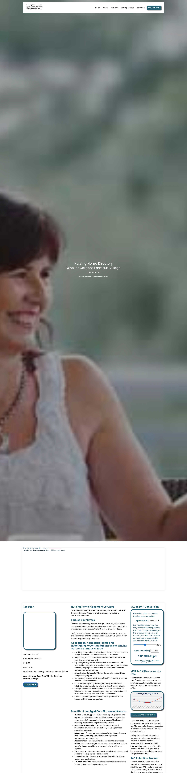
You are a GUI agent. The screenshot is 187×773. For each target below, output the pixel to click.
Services (114, 7)
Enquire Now (153, 8)
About (105, 7)
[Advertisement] (93, 567)
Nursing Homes (127, 7)
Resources (141, 7)
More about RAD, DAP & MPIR (142, 715)
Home (97, 7)
